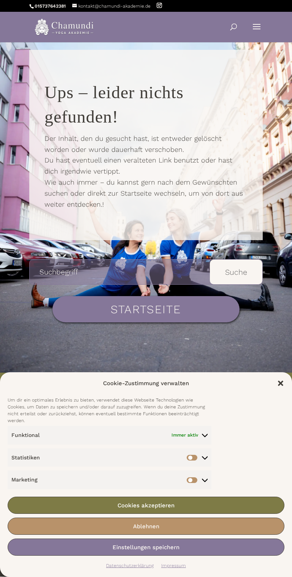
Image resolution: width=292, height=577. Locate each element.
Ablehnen (146, 526)
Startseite (146, 309)
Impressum (173, 565)
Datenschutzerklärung (130, 565)
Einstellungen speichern (146, 547)
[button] (280, 383)
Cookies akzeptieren (146, 505)
